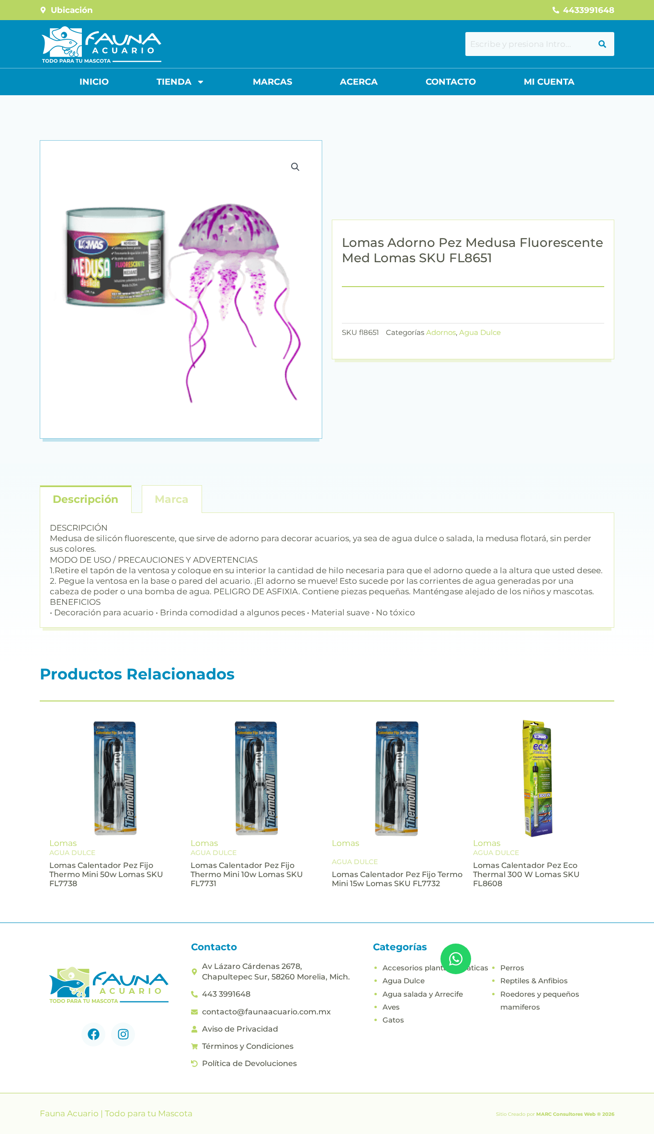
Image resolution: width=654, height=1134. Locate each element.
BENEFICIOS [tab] (75, 602)
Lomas (63, 843)
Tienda (174, 82)
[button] (295, 167)
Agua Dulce (480, 332)
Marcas (272, 82)
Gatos (393, 1019)
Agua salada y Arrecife (423, 994)
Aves (391, 1007)
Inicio (94, 82)
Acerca (359, 82)
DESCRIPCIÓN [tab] (79, 528)
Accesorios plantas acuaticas (435, 967)
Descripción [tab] (85, 499)
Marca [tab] (172, 499)
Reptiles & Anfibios (534, 980)
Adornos (441, 332)
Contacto (451, 82)
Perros (512, 967)
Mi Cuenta (549, 82)
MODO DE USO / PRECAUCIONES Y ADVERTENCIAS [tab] (154, 560)
